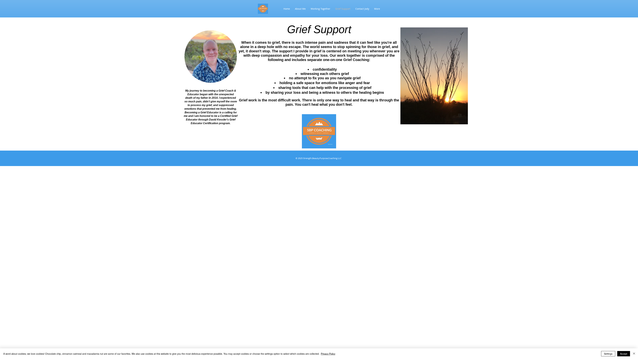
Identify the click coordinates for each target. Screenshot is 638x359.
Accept (623, 353)
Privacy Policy (328, 353)
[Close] (634, 353)
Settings (608, 353)
